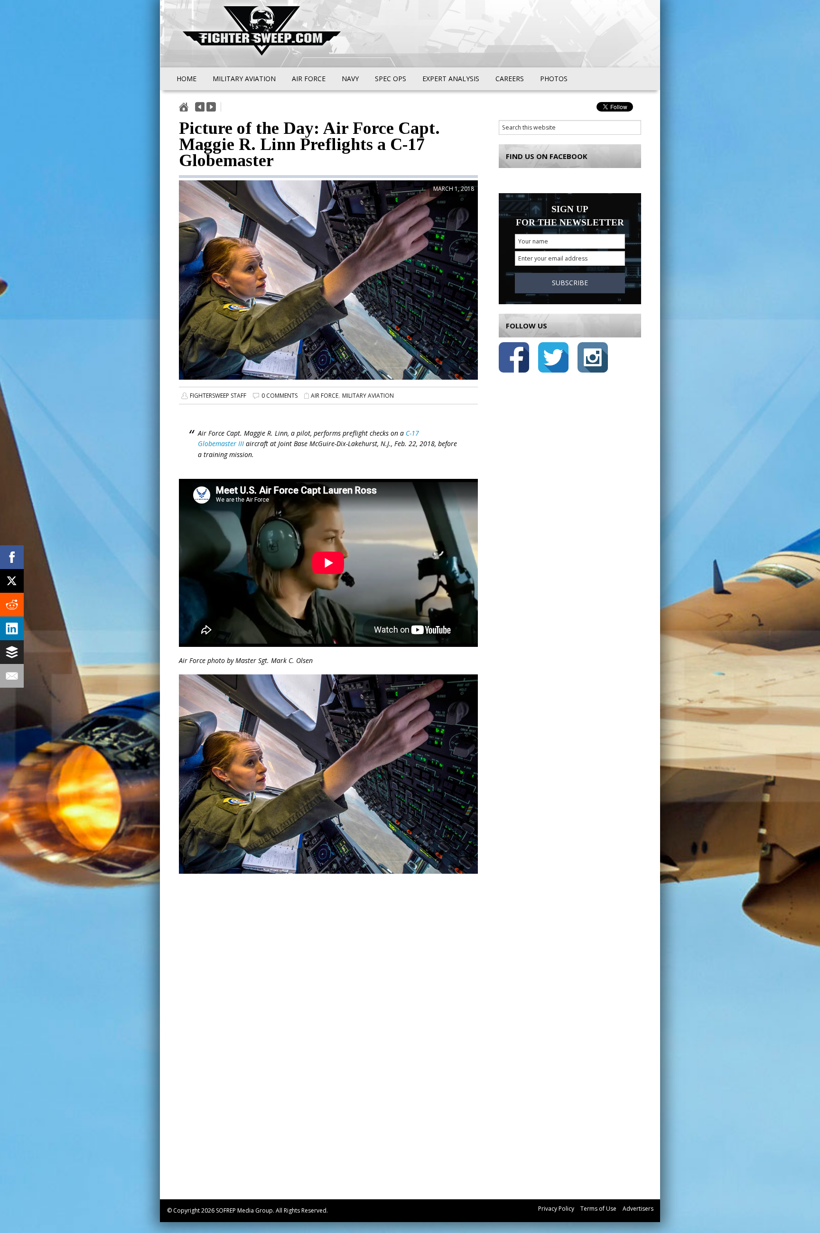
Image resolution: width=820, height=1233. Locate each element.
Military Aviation (368, 396)
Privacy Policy (556, 1209)
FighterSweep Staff (218, 396)
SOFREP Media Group (244, 1210)
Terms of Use (598, 1209)
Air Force (324, 396)
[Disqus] (328, 1047)
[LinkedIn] (12, 628)
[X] (12, 581)
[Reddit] (12, 604)
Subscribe (570, 282)
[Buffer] (12, 652)
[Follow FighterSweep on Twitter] (553, 359)
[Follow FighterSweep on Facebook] (514, 359)
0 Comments (279, 396)
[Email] (12, 676)
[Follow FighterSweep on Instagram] (593, 359)
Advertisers (638, 1209)
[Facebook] (12, 557)
